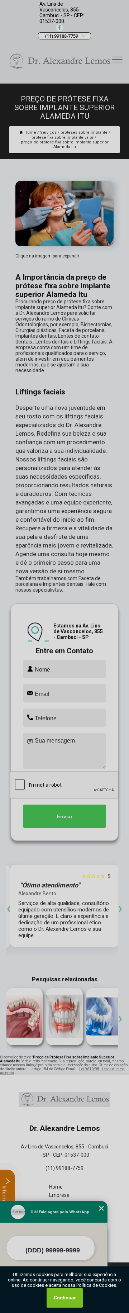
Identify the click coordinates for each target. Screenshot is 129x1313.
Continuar (65, 1297)
